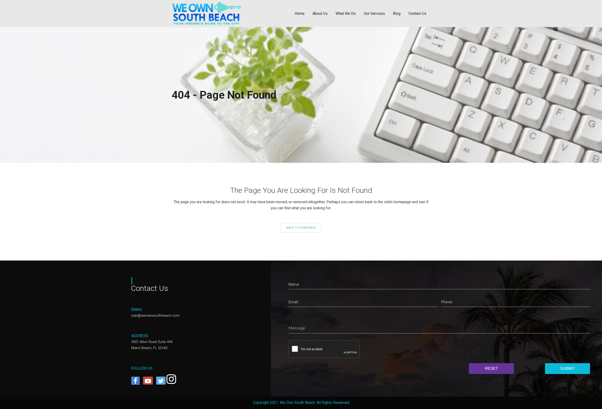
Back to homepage (301, 227)
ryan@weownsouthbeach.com (155, 315)
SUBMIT (567, 368)
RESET (491, 368)
